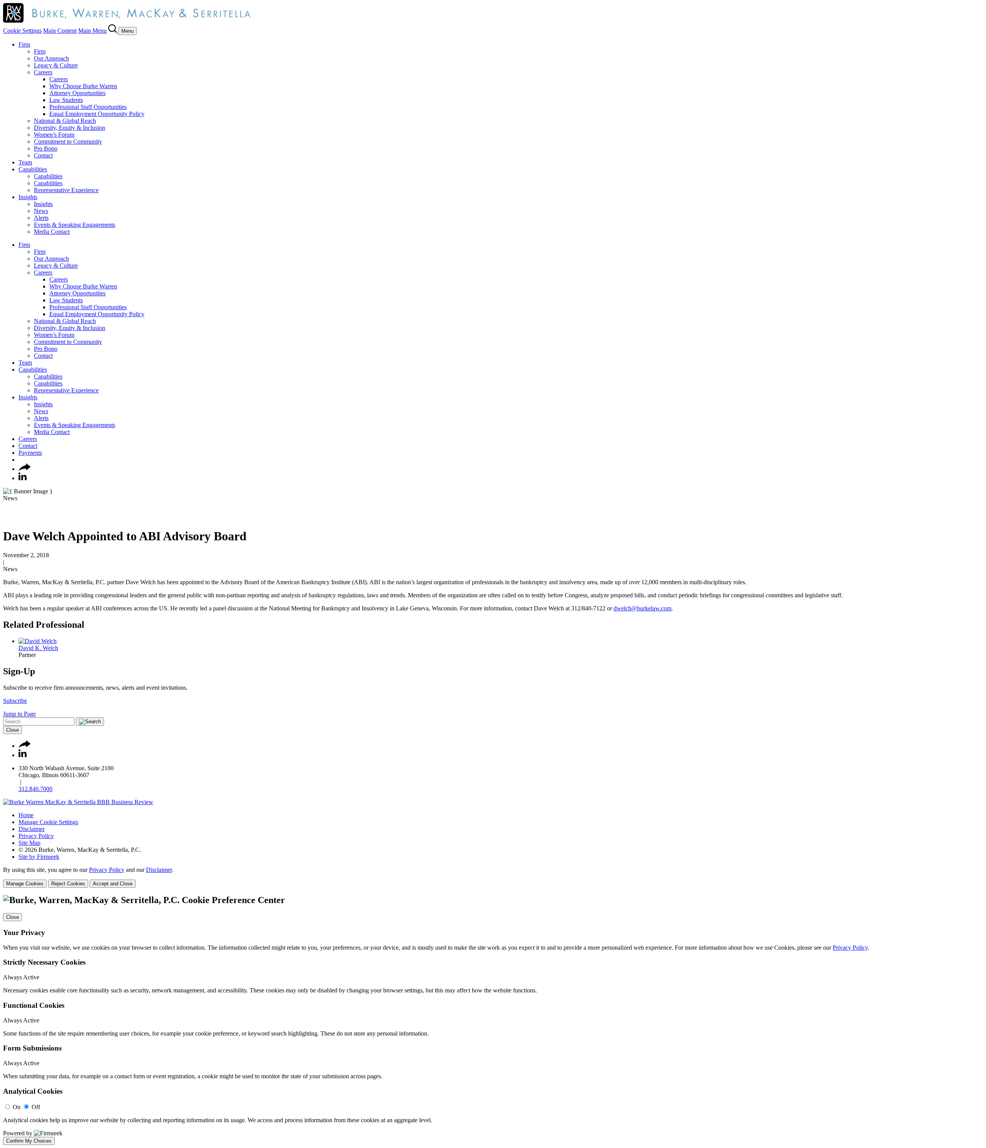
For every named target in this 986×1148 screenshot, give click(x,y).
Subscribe (15, 700)
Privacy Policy (36, 836)
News (41, 211)
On (16, 1107)
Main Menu (92, 30)
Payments (30, 452)
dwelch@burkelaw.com (642, 608)
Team (25, 162)
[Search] (113, 30)
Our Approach (51, 58)
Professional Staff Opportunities (88, 107)
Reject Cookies (68, 884)
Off (36, 1107)
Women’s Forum (54, 134)
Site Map (29, 843)
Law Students (66, 100)
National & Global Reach (65, 120)
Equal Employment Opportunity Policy (96, 114)
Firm (24, 44)
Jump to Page (19, 714)
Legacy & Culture (56, 65)
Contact (43, 155)
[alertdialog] (493, 1020)
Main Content (60, 30)
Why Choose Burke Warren (83, 86)
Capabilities (32, 169)
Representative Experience (66, 190)
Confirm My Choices (29, 1141)
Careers (43, 72)
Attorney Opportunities (77, 93)
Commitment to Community (68, 141)
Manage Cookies (25, 884)
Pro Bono (45, 148)
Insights (27, 197)
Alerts (41, 218)
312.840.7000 (35, 789)
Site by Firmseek (38, 856)
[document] (493, 1020)
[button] (24, 469)
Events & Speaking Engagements (74, 224)
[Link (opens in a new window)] (78, 802)
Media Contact (52, 231)
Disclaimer (31, 829)
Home (26, 815)
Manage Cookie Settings (48, 822)
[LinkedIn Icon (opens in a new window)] (22, 478)
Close (12, 730)
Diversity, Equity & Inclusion (69, 127)
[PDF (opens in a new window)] (6, 517)
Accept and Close (112, 884)
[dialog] (493, 877)
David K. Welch (38, 648)
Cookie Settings (22, 30)
